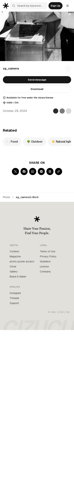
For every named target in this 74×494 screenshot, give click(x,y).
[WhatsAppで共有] (32, 171)
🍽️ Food (12, 141)
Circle (13, 266)
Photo (6, 197)
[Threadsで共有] (50, 171)
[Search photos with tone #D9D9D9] (68, 110)
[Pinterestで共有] (41, 171)
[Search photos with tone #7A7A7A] (62, 110)
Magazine (15, 256)
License (44, 266)
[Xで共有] (15, 171)
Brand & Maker (18, 276)
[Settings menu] (67, 5)
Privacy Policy (48, 256)
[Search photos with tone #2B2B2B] (55, 110)
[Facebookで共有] (24, 171)
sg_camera (11, 68)
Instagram (15, 293)
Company (45, 271)
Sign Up (55, 5)
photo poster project (22, 261)
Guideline (45, 261)
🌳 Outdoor (35, 141)
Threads (14, 298)
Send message (37, 79)
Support (14, 303)
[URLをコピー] (58, 171)
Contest (14, 251)
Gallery (14, 271)
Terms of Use (47, 251)
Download (37, 89)
